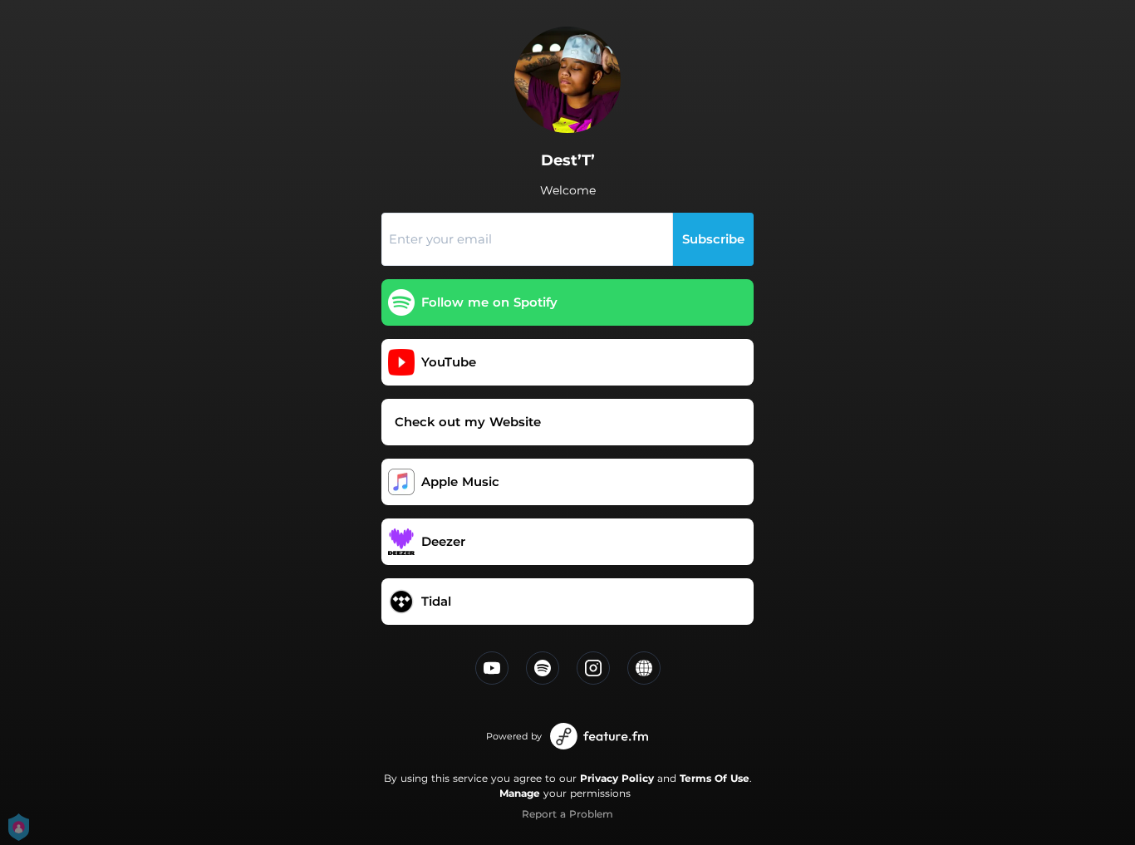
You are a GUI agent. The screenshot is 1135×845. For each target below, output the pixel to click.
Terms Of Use (714, 778)
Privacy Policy (617, 778)
